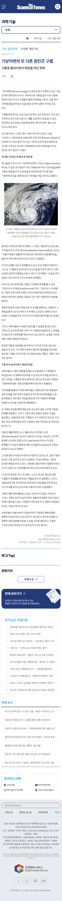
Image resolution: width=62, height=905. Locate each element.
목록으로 (29, 579)
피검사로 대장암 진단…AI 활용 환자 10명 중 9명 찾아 (27, 719)
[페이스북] (18, 881)
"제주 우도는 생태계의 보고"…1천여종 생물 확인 (31, 668)
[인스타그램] (26, 881)
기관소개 (9, 812)
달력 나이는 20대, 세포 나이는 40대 (25, 633)
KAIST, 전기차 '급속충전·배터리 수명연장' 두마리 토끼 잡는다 (33, 682)
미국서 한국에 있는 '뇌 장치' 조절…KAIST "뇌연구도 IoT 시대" (32, 711)
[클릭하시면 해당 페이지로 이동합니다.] (31, 7)
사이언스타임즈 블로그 (46, 790)
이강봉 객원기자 (29, 49)
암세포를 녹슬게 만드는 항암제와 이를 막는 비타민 (31, 626)
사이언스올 (10, 785)
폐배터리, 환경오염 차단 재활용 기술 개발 (23, 745)
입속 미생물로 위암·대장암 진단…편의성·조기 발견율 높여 (33, 661)
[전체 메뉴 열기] (3, 7)
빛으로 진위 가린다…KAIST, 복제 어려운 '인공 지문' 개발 (29, 762)
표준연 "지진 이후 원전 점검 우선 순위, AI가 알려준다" (28, 754)
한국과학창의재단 (44, 785)
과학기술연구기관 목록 (14, 790)
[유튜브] (43, 881)
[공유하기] (4, 76)
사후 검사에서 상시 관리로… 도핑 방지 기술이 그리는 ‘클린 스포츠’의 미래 (33, 640)
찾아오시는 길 (25, 812)
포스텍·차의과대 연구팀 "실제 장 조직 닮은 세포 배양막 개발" (33, 689)
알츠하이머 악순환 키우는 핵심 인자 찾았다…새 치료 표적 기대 (32, 736)
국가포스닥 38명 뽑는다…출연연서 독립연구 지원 (31, 675)
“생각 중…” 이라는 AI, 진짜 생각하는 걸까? (28, 647)
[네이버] (35, 881)
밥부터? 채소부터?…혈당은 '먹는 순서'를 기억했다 (32, 654)
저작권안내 (43, 812)
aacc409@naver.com (49, 539)
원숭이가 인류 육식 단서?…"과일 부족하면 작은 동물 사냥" (30, 728)
